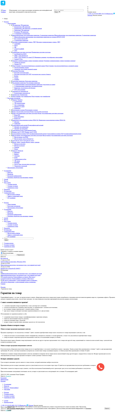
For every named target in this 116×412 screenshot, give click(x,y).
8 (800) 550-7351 (102, 13)
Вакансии (10, 174)
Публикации (7, 191)
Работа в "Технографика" (11, 387)
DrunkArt (8, 376)
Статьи (6, 400)
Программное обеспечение (15, 208)
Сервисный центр (9, 193)
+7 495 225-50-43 (92, 13)
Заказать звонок (97, 15)
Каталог (6, 21)
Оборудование (11, 204)
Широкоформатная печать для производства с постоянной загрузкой (20, 265)
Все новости (4, 258)
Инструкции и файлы (13, 194)
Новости (9, 172)
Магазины (7, 389)
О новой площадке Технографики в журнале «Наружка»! (17, 278)
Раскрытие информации (14, 176)
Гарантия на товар (12, 187)
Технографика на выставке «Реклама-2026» (13, 261)
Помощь (3, 381)
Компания (4, 378)
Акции (6, 179)
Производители (8, 402)
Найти (6, 240)
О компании (7, 171)
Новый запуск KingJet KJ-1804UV (10, 268)
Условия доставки (12, 186)
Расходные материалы (13, 206)
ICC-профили (11, 198)
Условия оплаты (12, 184)
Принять (107, 408)
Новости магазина (7, 253)
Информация (4, 379)
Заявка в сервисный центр (15, 196)
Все (2, 272)
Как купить (7, 182)
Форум (6, 181)
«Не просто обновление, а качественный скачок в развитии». (18, 282)
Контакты (7, 189)
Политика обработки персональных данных (20, 177)
